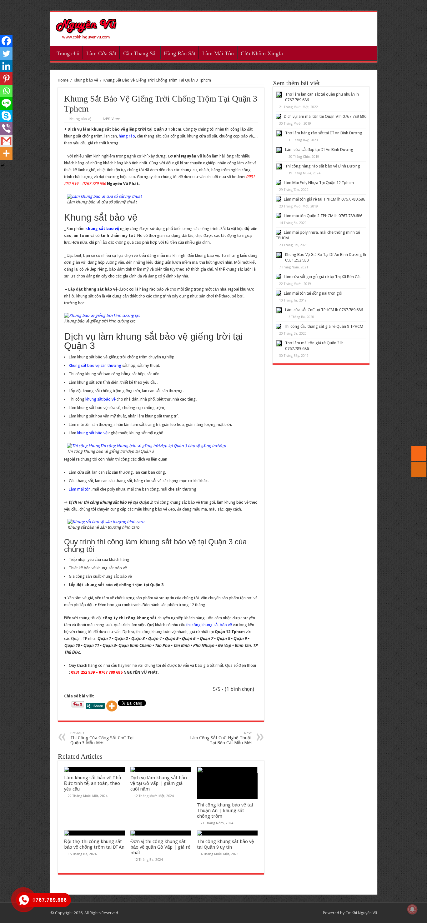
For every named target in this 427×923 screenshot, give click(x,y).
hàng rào (127, 136)
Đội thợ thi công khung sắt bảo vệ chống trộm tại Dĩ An (94, 844)
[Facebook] (6, 41)
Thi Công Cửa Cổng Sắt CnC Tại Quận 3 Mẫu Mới (101, 738)
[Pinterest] (6, 78)
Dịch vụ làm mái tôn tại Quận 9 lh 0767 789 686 (325, 116)
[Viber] (6, 128)
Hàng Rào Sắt (179, 53)
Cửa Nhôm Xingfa (262, 53)
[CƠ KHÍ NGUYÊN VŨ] (86, 27)
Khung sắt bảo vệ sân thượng (95, 365)
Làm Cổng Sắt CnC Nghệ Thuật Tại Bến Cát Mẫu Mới (221, 738)
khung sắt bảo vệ (100, 399)
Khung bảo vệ (86, 80)
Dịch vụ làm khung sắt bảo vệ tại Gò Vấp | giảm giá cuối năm (158, 783)
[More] (111, 706)
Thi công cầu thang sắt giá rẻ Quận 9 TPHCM (323, 326)
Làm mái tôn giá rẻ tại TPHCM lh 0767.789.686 (324, 199)
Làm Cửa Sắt (101, 53)
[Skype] (6, 116)
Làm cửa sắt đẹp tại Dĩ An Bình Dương (319, 149)
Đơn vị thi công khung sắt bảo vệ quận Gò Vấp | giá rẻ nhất (160, 847)
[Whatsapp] (6, 91)
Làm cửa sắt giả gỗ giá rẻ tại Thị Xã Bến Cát (322, 276)
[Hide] (2, 165)
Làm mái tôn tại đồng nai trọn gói (313, 293)
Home (63, 80)
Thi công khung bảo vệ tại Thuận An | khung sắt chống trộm (225, 810)
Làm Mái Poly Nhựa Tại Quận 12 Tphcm (319, 182)
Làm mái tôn (80, 489)
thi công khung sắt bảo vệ (209, 624)
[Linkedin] (6, 66)
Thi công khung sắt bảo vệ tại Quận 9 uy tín (225, 844)
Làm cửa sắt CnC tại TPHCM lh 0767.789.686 (324, 309)
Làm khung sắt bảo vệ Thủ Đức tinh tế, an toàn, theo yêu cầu (92, 783)
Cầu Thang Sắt (140, 53)
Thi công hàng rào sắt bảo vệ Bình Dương (322, 166)
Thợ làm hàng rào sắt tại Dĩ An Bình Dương (323, 133)
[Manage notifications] (412, 909)
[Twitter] (6, 53)
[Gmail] (6, 141)
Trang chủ (68, 53)
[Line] (6, 103)
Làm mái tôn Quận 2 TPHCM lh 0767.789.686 (323, 215)
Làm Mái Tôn (218, 53)
